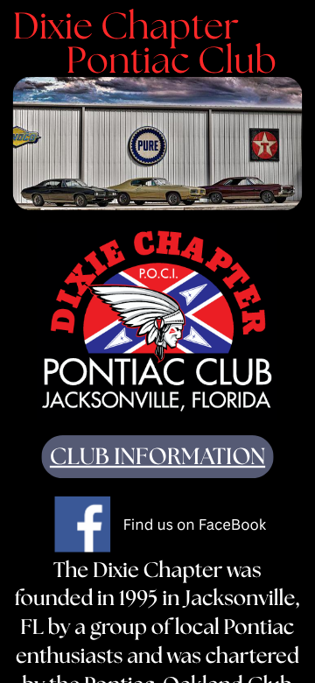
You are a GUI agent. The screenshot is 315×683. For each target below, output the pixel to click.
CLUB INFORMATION (157, 457)
